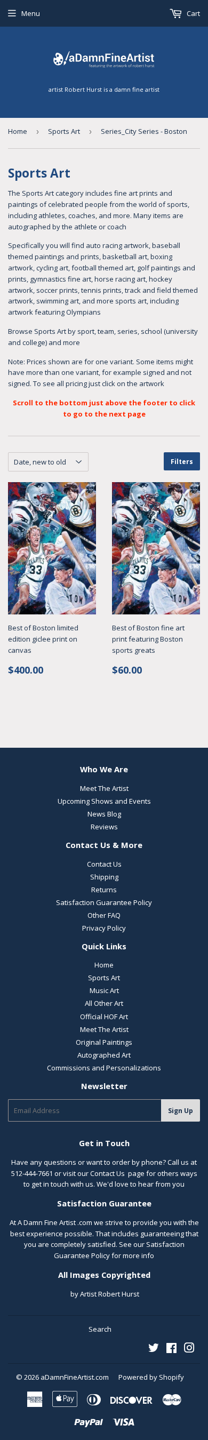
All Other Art (104, 1003)
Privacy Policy (104, 928)
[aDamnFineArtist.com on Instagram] (189, 1349)
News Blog (104, 814)
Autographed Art (104, 1055)
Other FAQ (104, 915)
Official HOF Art (104, 1016)
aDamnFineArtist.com (75, 1377)
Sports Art (64, 131)
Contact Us (104, 864)
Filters (182, 461)
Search (100, 1329)
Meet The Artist (104, 788)
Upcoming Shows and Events (104, 801)
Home (17, 131)
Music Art (104, 990)
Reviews (104, 826)
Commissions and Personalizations (104, 1068)
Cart (192, 13)
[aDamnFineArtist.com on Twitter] (153, 1349)
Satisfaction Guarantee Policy (104, 902)
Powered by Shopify (151, 1377)
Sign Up (180, 1110)
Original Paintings (104, 1042)
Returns (104, 889)
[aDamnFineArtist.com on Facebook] (171, 1349)
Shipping (104, 877)
